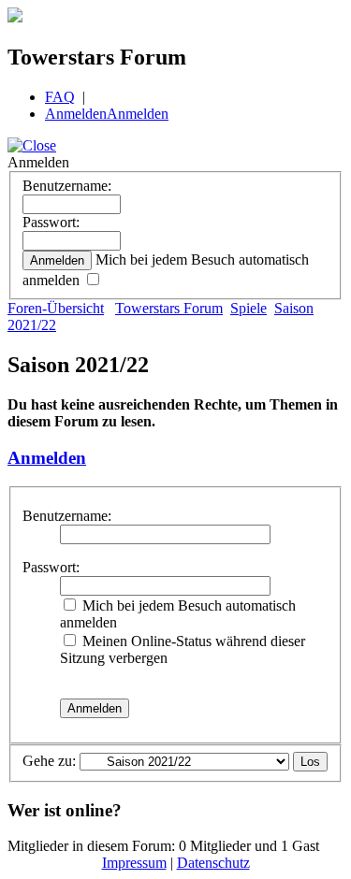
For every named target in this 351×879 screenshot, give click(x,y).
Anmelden (76, 114)
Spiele (248, 308)
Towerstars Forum (169, 308)
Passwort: (51, 222)
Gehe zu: (49, 761)
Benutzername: (66, 186)
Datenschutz (213, 863)
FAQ (60, 97)
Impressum (134, 863)
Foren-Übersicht (55, 308)
